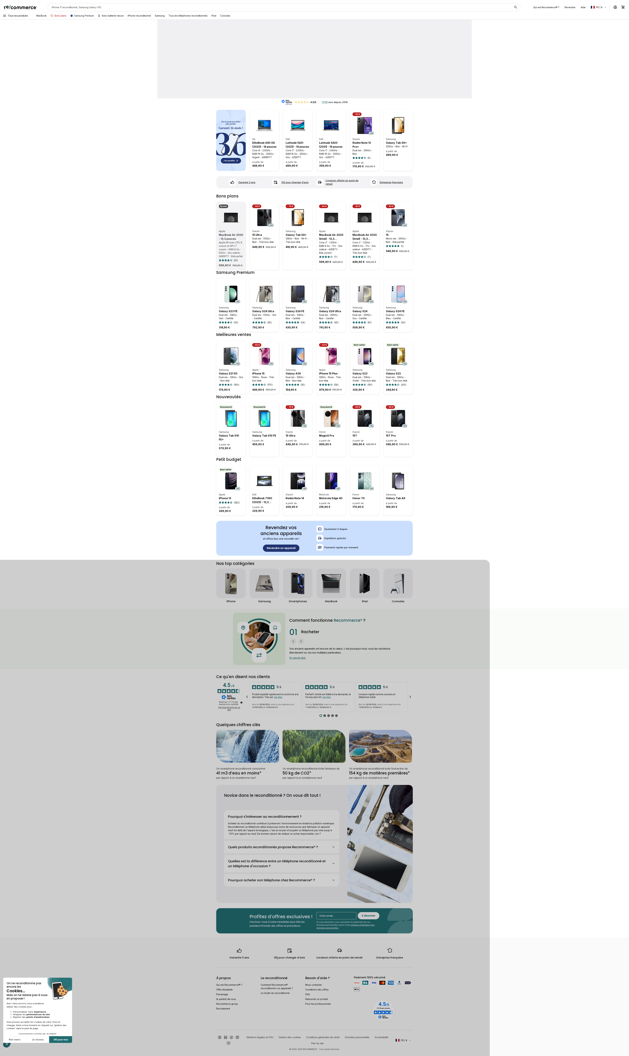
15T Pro (391, 435)
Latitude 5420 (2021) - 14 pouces (331, 144)
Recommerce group (227, 1003)
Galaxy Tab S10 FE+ (229, 437)
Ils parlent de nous (226, 999)
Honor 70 (359, 498)
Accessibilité (381, 1037)
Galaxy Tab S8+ (396, 142)
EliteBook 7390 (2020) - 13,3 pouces (262, 500)
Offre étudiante (224, 989)
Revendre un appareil (281, 548)
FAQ (307, 994)
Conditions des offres (317, 989)
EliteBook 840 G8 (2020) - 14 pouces (264, 144)
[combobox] (279, 7)
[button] (293, 641)
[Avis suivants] (410, 697)
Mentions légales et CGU (260, 1037)
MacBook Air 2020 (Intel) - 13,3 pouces (331, 237)
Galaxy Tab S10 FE (264, 435)
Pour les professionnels (318, 1003)
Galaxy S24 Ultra (263, 311)
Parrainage (222, 994)
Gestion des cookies (290, 1037)
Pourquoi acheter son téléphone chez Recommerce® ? (271, 880)
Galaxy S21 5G (228, 373)
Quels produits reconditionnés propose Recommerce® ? (273, 847)
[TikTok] (231, 1037)
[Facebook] (220, 1037)
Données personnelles (357, 1037)
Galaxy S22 (393, 373)
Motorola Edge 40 (330, 498)
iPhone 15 (258, 373)
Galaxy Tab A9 (395, 498)
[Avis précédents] (247, 697)
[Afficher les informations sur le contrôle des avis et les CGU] (241, 702)
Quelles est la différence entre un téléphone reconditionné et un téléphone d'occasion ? (277, 863)
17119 (325, 102)
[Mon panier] (623, 7)
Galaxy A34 (293, 373)
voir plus (278, 697)
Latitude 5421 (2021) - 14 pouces (297, 144)
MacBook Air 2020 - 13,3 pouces (231, 236)
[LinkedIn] (226, 1037)
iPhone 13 (225, 498)
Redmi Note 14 (295, 498)
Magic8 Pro (326, 435)
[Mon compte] (615, 7)
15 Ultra (257, 234)
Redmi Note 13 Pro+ (362, 144)
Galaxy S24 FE (295, 311)
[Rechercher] (515, 7)
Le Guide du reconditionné (275, 993)
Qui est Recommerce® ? (229, 984)
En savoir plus (297, 657)
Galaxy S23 (360, 373)
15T (355, 435)
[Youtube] (228, 1043)
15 (387, 234)
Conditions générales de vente (323, 1037)
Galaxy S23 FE (228, 311)
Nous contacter (313, 984)
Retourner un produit (316, 999)
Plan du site (317, 1043)
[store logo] (20, 7)
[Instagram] (237, 1037)
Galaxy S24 (360, 311)
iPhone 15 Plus (328, 373)
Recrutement (223, 1008)
